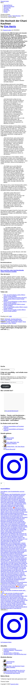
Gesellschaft (14, 321)
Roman (20, 320)
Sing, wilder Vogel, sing (13, 442)
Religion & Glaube (13, 320)
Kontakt (6, 12)
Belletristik (7, 319)
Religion (14, 323)
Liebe (9, 323)
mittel (10, 316)
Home (9, 15)
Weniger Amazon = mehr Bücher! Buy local (15, 654)
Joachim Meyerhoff (10, 449)
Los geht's (6, 386)
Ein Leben (6, 9)
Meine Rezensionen (9, 6)
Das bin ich (7, 10)
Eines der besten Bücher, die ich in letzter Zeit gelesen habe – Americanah (14, 671)
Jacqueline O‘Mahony (11, 443)
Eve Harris (10, 26)
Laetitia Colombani (10, 667)
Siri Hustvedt (8, 439)
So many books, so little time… (12, 653)
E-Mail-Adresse (5, 382)
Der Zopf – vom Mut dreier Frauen (15, 666)
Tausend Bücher (8, 5)
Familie (8, 321)
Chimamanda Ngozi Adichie (12, 673)
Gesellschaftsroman (16, 319)
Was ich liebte (10, 437)
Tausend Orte (7, 7)
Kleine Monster (11, 661)
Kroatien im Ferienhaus (10, 648)
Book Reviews (16, 15)
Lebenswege (4, 323)
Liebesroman (4, 320)
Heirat (24, 321)
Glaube (20, 321)
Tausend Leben (7, 30)
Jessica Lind (8, 663)
